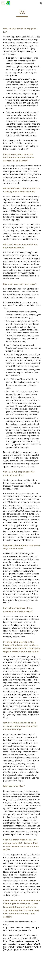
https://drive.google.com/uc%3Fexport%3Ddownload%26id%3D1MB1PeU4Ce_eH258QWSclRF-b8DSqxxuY (22, 947)
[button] (3, 3)
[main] (22, 13)
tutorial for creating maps (22, 289)
